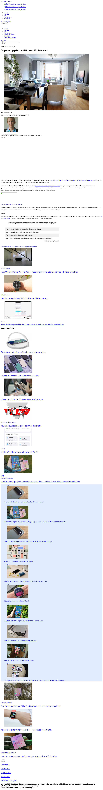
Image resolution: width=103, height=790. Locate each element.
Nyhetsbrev (6, 772)
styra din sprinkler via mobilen (59, 180)
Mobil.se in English (9, 780)
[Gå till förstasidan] (15, 4)
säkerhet (18, 246)
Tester (6, 12)
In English (7, 18)
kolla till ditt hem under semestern (84, 180)
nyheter (14, 246)
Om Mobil (7, 36)
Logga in (3, 40)
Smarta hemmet (9, 34)
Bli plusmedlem (6, 21)
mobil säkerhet (5, 246)
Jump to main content (6, 1)
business (34, 246)
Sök (2, 42)
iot (10, 246)
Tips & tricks (7, 17)
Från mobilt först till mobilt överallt (12, 204)
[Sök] (19, 42)
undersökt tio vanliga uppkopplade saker (47, 186)
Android (6, 14)
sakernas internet (27, 246)
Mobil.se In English (10, 38)
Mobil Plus (5, 768)
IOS (5, 15)
